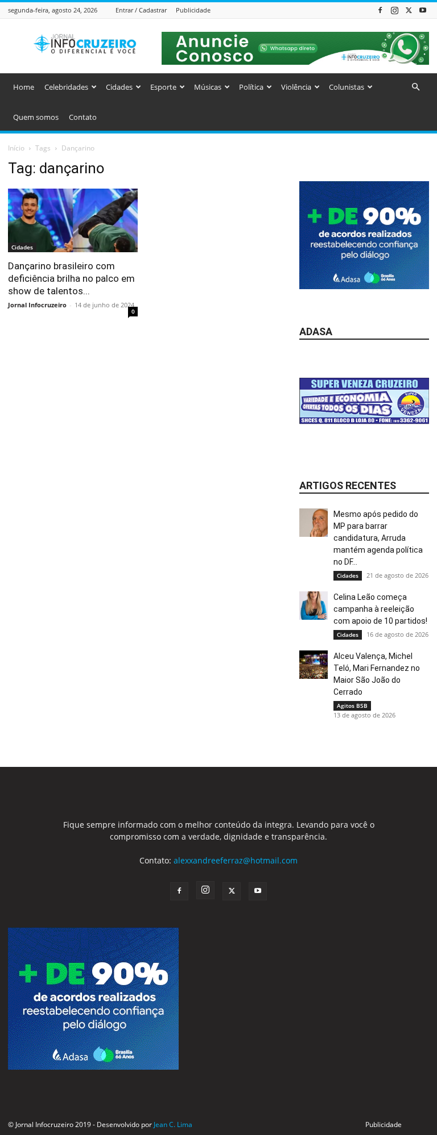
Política (251, 87)
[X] (408, 10)
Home (23, 87)
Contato (83, 117)
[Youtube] (423, 10)
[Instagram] (394, 10)
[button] (415, 87)
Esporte (163, 87)
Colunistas (346, 87)
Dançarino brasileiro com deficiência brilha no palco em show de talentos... (71, 278)
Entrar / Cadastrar (141, 10)
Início (16, 148)
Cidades (119, 87)
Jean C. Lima (173, 1124)
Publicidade (193, 10)
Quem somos (36, 117)
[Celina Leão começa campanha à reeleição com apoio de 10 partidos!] (313, 605)
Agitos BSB (352, 706)
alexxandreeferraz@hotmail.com (236, 860)
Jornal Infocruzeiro (37, 305)
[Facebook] (380, 10)
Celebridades (66, 87)
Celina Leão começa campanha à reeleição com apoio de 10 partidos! (380, 608)
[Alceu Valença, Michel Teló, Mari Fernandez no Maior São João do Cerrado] (313, 664)
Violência (296, 87)
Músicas (207, 87)
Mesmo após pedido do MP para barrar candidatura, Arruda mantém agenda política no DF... (378, 538)
